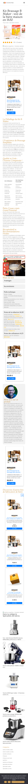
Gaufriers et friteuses (8, 762)
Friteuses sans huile (7, 758)
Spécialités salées (7, 766)
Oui (5, 782)
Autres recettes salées (8, 749)
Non (9, 782)
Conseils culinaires (7, 754)
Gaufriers (5, 760)
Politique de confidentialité (18, 782)
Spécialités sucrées (7, 768)
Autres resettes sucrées (8, 751)
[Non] (26, 779)
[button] (13, 46)
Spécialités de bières (14, 22)
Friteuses (5, 756)
